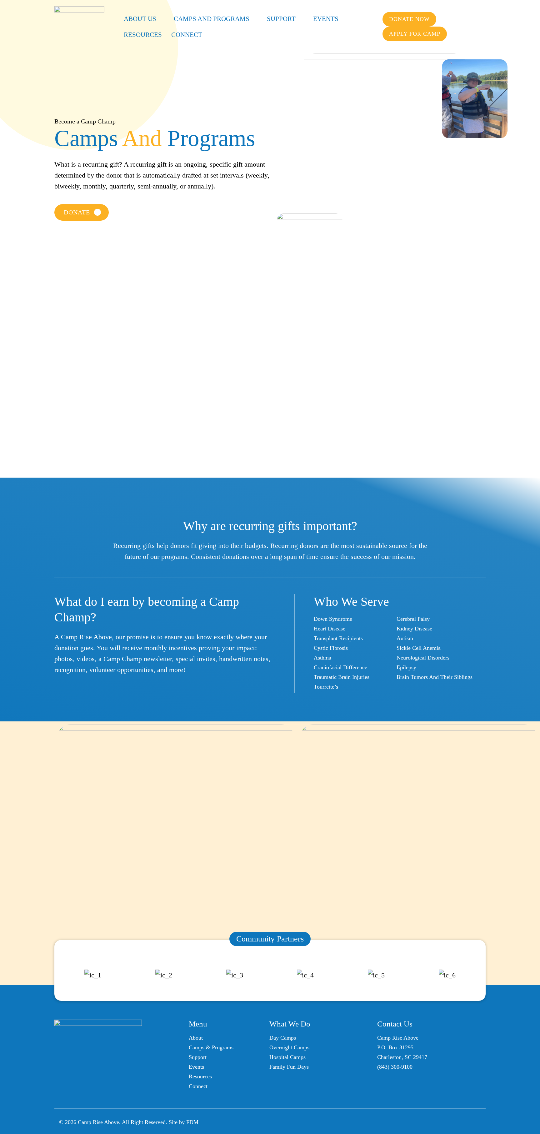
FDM (192, 1122)
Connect (186, 34)
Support (281, 19)
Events (325, 19)
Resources (143, 34)
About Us (140, 19)
